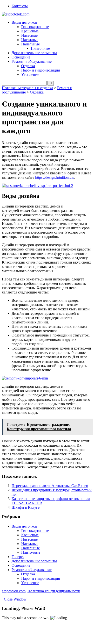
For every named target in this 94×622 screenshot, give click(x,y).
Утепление (30, 74)
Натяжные (29, 40)
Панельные (30, 548)
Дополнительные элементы (34, 53)
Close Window (14, 599)
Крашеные (30, 31)
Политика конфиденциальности (53, 591)
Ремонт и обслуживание (32, 570)
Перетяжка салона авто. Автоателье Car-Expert (50, 486)
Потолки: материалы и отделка (27, 88)
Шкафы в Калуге (26, 507)
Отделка (28, 66)
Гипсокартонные (35, 27)
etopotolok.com (14, 591)
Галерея (18, 557)
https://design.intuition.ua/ (54, 177)
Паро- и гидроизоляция (40, 70)
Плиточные (40, 48)
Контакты (20, 6)
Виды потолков (24, 526)
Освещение (21, 57)
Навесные (29, 35)
